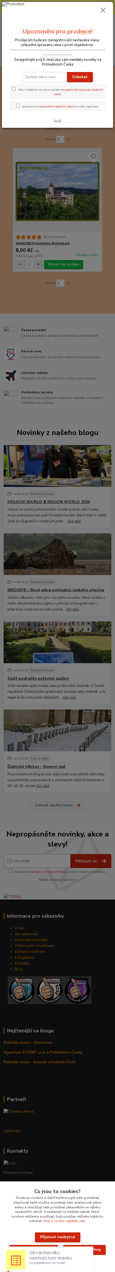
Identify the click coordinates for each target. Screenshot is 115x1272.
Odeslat (80, 77)
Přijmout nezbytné (57, 1237)
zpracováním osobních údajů (56, 106)
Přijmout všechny (84, 1249)
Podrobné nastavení (33, 1249)
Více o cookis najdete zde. (64, 1221)
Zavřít (57, 121)
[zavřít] (103, 11)
